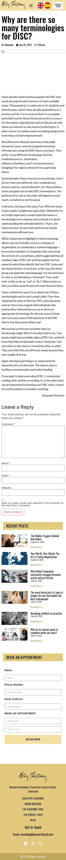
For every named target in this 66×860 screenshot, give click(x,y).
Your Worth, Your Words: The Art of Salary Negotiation (45, 555)
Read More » (37, 547)
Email (6, 475)
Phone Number (14, 684)
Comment (8, 424)
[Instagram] (40, 843)
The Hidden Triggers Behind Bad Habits (45, 537)
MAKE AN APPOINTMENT (20, 713)
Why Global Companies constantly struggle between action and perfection (46, 574)
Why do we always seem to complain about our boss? (44, 631)
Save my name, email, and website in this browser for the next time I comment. (33, 504)
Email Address (14, 699)
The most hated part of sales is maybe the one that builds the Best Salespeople (47, 595)
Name (6, 463)
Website (6, 488)
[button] (31, 5)
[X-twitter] (33, 843)
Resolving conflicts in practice (46, 613)
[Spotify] (25, 843)
